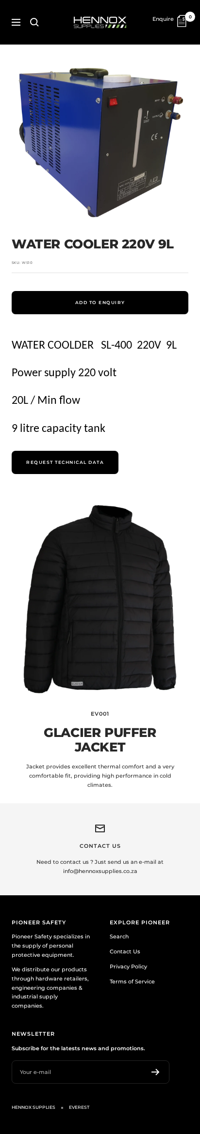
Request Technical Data (65, 462)
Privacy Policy (128, 966)
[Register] (155, 1072)
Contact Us (125, 951)
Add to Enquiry (100, 302)
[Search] (34, 22)
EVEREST (79, 1107)
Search (119, 936)
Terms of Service (132, 981)
